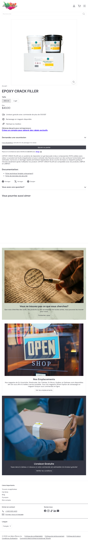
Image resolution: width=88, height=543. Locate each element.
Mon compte (6, 500)
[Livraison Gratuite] (44, 429)
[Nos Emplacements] (44, 349)
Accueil (4, 86)
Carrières (5, 492)
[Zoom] (74, 82)
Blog (3, 495)
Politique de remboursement (54, 536)
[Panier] (79, 6)
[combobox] (44, 14)
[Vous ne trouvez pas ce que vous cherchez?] (44, 276)
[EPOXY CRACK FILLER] (14, 216)
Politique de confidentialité (34, 536)
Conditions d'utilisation (10, 538)
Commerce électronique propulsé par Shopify (35, 538)
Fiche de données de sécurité (16, 176)
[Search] (83, 14)
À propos (5, 497)
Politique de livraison (74, 536)
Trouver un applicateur (9, 489)
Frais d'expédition (7, 143)
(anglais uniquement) (19, 173)
